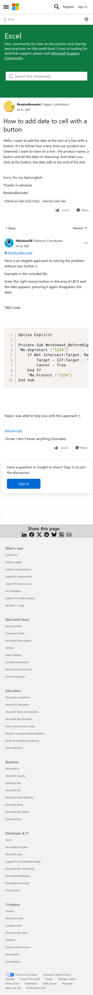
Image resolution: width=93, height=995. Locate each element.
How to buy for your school (20, 726)
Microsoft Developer (16, 847)
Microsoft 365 (13, 790)
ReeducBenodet (29, 104)
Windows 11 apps (15, 605)
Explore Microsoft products (20, 598)
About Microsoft (14, 918)
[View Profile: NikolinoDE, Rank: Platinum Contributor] (9, 243)
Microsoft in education (17, 697)
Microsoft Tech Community (19, 868)
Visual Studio (12, 890)
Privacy (49, 979)
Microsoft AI (12, 768)
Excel (11, 19)
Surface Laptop (13, 562)
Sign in (23, 483)
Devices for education (17, 704)
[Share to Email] (69, 534)
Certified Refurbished (17, 662)
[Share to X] (39, 534)
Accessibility (12, 954)
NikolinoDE (24, 240)
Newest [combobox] (80, 228)
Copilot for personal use (18, 583)
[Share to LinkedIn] (24, 534)
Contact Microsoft (30, 979)
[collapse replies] (46, 237)
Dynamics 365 (13, 783)
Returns (9, 647)
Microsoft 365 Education (18, 719)
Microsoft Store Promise (18, 669)
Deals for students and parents (22, 740)
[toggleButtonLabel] (86, 19)
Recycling (67, 983)
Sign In (82, 7)
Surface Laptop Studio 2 (18, 569)
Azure (8, 839)
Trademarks (30, 983)
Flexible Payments (15, 676)
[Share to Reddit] (46, 534)
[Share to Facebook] (31, 534)
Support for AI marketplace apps (23, 861)
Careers (9, 911)
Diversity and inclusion (17, 947)
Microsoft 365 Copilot (17, 812)
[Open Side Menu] (6, 6)
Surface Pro (11, 555)
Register (68, 7)
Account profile (13, 626)
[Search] (56, 6)
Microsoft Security (15, 775)
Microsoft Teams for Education (21, 711)
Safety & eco (50, 983)
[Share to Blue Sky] (54, 534)
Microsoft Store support (18, 640)
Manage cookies (67, 979)
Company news (13, 925)
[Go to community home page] (15, 6)
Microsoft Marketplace (17, 876)
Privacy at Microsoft (16, 932)
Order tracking (13, 655)
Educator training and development (24, 733)
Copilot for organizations (19, 576)
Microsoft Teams (14, 804)
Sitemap (9, 979)
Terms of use (12, 983)
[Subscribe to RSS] (61, 534)
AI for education (14, 748)
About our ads (13, 988)
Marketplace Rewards (17, 883)
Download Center (15, 633)
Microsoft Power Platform (19, 797)
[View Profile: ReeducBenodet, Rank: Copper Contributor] (9, 106)
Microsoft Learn (14, 854)
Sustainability (12, 961)
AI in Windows (13, 591)
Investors (10, 940)
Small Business (13, 819)
